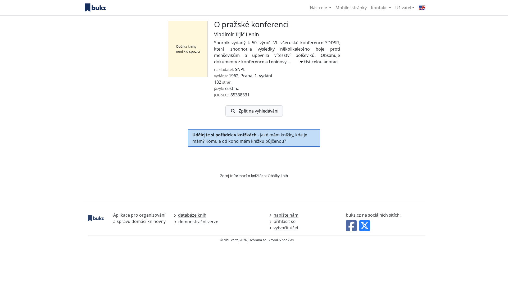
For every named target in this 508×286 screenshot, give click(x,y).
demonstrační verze (198, 222)
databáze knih (192, 215)
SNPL (240, 69)
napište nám (286, 215)
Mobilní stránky (351, 8)
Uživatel (403, 8)
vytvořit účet (286, 228)
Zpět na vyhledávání (258, 111)
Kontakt (379, 8)
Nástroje (319, 8)
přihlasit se (285, 221)
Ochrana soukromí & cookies (271, 240)
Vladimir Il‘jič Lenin (236, 34)
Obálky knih (278, 175)
